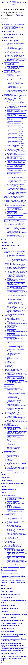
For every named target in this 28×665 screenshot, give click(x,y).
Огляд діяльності (11, 462)
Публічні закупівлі (11, 444)
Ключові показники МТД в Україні (12, 34)
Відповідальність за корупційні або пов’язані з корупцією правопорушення (17, 335)
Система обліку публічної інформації (16, 60)
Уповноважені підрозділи (13, 318)
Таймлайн (4, 486)
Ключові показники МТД (13, 410)
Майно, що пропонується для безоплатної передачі (14, 449)
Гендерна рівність (6, 597)
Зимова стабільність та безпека (14, 368)
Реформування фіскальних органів (15, 521)
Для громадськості (7, 37)
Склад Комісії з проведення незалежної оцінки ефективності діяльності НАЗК (17, 105)
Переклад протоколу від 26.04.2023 (15, 135)
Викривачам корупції (12, 330)
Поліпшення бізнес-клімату (14, 497)
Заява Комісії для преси (12, 107)
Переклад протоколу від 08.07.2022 (15, 131)
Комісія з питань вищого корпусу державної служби (15, 435)
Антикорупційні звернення (13, 67)
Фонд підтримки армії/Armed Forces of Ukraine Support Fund (16, 180)
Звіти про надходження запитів (14, 56)
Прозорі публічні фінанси (13, 519)
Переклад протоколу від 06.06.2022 (15, 127)
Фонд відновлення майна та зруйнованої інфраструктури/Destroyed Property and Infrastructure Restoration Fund (17, 193)
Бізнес (8, 361)
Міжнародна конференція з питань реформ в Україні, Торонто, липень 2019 (17, 550)
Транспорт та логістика (8, 617)
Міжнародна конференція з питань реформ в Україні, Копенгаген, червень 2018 (17, 553)
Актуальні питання (11, 64)
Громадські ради (11, 80)
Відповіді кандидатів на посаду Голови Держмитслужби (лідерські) (13, 639)
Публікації (9, 460)
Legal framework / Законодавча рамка (16, 205)
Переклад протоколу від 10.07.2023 (15, 139)
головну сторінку (17, 14)
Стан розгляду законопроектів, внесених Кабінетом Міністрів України (17, 382)
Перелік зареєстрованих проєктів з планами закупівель (15, 396)
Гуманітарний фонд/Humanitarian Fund (16, 186)
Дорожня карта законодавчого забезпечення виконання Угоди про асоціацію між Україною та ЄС (16, 345)
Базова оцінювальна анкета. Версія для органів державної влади (16, 146)
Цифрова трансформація (9, 570)
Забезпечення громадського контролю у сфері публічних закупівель (17, 446)
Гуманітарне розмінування (9, 608)
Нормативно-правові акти (13, 68)
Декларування (10, 327)
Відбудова (9, 365)
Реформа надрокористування (14, 507)
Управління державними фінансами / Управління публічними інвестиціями (13, 581)
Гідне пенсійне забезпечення (14, 526)
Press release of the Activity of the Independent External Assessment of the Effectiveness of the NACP (16, 152)
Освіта (3, 585)
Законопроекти (6, 477)
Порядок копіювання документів (15, 48)
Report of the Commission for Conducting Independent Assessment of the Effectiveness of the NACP (16, 172)
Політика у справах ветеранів (10, 594)
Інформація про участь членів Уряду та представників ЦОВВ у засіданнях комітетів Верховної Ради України (16, 379)
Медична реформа (11, 523)
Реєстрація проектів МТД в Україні (15, 392)
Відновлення (10, 457)
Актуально (9, 74)
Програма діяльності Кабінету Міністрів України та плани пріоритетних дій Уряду (17, 255)
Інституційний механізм (13, 455)
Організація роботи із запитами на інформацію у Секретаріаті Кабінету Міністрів (16, 43)
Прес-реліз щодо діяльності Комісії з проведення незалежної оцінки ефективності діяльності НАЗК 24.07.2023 (16, 167)
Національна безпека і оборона (14, 353)
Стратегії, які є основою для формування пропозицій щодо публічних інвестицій (17, 260)
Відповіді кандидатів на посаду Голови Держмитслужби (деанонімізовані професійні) (13, 658)
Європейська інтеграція (8, 489)
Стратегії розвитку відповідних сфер (16, 257)
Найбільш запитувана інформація (15, 55)
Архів (8, 298)
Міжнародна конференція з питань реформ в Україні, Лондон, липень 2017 (17, 560)
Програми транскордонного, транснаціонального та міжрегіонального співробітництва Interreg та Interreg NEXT (15, 402)
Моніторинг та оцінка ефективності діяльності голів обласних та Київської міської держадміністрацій (16, 419)
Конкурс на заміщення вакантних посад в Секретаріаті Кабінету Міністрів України (17, 269)
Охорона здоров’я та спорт (13, 363)
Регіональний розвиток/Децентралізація (14, 614)
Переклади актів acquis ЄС (13, 347)
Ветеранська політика (12, 358)
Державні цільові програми (14, 261)
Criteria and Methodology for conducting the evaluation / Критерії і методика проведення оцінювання (16, 234)
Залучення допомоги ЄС (13, 398)
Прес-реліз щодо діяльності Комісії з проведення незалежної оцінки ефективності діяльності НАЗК (16, 156)
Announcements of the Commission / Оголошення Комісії (15, 210)
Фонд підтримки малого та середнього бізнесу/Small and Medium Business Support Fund (16, 177)
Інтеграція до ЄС (11, 354)
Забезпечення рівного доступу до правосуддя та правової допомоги (15, 532)
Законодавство (10, 453)
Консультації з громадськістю (14, 75)
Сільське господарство (8, 605)
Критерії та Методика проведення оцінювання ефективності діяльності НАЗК (16, 102)
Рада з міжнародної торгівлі (14, 437)
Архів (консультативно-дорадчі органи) (17, 431)
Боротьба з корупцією (12, 355)
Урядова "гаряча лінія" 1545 (10, 245)
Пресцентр (4, 239)
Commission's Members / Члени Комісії (16, 228)
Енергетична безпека (12, 499)
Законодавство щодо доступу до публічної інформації (15, 53)
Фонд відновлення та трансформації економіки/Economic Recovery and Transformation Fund (16, 184)
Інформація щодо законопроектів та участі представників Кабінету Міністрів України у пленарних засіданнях (17, 375)
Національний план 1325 (13, 456)
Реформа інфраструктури (13, 501)
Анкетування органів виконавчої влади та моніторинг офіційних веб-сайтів (17, 58)
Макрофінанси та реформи (13, 359)
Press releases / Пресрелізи (13, 212)
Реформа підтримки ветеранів (14, 544)
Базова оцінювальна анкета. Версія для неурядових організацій (16, 148)
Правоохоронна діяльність (9, 573)
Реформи (3, 492)
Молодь (3, 663)
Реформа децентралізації (13, 517)
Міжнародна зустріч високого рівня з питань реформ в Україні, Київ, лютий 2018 (16, 557)
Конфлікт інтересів (11, 329)
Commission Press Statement (13, 109)
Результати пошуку (7, 480)
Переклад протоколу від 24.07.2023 (15, 143)
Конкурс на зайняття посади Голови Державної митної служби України (16, 289)
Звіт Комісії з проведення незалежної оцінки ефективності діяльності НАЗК (16, 159)
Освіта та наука (10, 362)
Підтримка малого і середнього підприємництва (14, 512)
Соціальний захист (7, 591)
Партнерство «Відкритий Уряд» (15, 83)
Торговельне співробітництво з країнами (17, 467)
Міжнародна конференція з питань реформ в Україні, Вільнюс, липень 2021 (17, 563)
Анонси (9, 76)
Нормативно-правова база (13, 82)
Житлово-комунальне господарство (12, 620)
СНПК (8, 459)
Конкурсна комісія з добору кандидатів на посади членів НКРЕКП (16, 280)
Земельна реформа (11, 502)
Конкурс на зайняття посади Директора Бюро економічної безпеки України (17, 286)
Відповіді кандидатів (7, 31)
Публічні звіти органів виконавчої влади (17, 90)
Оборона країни (11, 542)
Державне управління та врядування (13, 567)
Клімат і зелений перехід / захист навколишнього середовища (11, 624)
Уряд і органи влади (7, 22)
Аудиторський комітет (8, 631)
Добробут (9, 357)
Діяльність (4, 248)
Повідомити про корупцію (13, 326)
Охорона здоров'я (6, 588)
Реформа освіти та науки (13, 525)
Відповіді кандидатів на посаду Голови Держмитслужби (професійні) (13, 635)
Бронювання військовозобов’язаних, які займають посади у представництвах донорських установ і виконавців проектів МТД (17, 407)
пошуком (20, 15)
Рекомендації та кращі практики (15, 91)
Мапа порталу (4, 18)
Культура (9, 366)
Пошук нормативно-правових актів (12, 483)
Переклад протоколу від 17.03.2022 (15, 123)
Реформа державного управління (15, 515)
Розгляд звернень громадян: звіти (15, 66)
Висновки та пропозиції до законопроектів (13, 371)
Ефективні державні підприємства (15, 498)
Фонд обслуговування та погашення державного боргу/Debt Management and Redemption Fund (17, 189)
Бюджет (9, 443)
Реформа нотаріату (11, 538)
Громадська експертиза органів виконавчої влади (14, 88)
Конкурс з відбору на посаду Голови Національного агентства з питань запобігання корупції (16, 283)
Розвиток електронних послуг (14, 518)
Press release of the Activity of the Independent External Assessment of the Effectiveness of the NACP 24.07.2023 (16, 163)
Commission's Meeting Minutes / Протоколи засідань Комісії (14, 207)
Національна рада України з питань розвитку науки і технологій (16, 433)
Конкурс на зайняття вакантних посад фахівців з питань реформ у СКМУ (16, 265)
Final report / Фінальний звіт (14, 217)
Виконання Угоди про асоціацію (15, 338)
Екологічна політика (12, 506)
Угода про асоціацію (12, 339)
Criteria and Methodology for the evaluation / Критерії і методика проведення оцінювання (17, 215)
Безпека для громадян (12, 545)
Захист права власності (12, 540)
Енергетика (4, 611)
